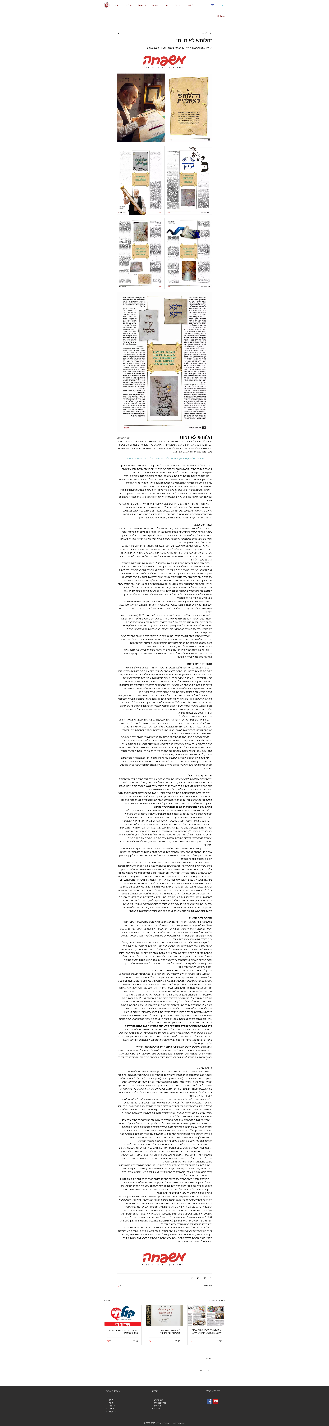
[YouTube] (215, 1401)
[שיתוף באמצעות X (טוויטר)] (204, 1278)
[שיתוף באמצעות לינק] (192, 1278)
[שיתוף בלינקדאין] (198, 1278)
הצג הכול (107, 1300)
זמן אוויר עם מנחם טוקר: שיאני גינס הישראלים (123, 1331)
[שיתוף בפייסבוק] (211, 1278)
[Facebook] (209, 1401)
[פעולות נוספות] (118, 33)
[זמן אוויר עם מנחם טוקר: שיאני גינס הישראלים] (122, 1315)
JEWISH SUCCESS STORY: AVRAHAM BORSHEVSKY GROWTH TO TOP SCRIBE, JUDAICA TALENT (207, 1331)
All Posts (220, 16)
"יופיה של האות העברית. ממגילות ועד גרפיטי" (168, 1331)
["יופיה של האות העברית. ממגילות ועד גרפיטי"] (164, 1315)
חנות (111, 1403)
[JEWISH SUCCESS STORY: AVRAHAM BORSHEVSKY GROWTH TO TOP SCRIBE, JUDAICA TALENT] (206, 1315)
